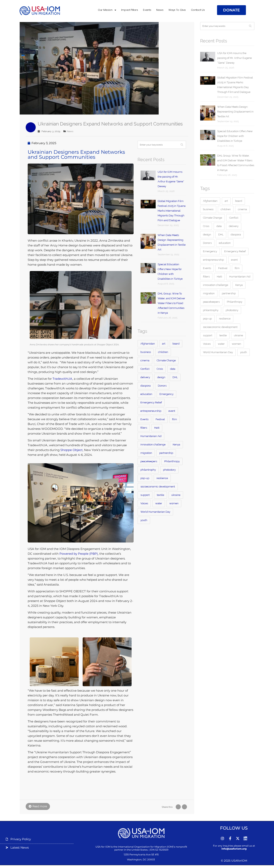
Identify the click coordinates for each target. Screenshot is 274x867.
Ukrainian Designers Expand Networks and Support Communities (110, 124)
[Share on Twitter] (184, 806)
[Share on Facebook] (178, 806)
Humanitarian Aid (150, 436)
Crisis (160, 368)
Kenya (176, 444)
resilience (162, 478)
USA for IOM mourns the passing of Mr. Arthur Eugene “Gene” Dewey (171, 179)
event (171, 410)
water (158, 503)
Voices (144, 503)
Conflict (144, 368)
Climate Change (166, 360)
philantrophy (148, 469)
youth (143, 520)
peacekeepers (148, 461)
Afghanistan (147, 343)
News (159, 10)
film (174, 419)
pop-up (144, 478)
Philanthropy (172, 461)
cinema (144, 360)
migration (146, 452)
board (176, 343)
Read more (39, 806)
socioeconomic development (157, 486)
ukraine (175, 494)
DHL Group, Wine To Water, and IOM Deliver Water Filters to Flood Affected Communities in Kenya (171, 303)
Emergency (166, 394)
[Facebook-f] (230, 838)
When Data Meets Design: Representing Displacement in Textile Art (172, 242)
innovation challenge (152, 444)
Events (147, 10)
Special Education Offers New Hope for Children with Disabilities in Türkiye (170, 271)
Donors (162, 385)
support (145, 494)
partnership (166, 452)
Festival (160, 419)
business (145, 352)
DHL (175, 377)
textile (160, 494)
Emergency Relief (151, 402)
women (174, 503)
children (163, 352)
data (172, 368)
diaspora (145, 385)
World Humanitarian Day (155, 511)
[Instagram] (222, 838)
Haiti (156, 427)
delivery (145, 377)
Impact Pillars (129, 10)
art (163, 343)
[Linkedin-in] (245, 838)
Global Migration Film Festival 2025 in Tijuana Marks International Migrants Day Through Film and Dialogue (172, 211)
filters (143, 427)
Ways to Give (177, 10)
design (161, 377)
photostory (169, 469)
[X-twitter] (237, 838)
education (146, 394)
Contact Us (198, 10)
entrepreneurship (150, 410)
